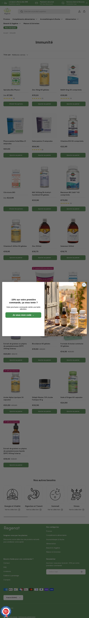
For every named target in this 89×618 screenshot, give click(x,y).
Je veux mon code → (23, 315)
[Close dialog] (84, 285)
